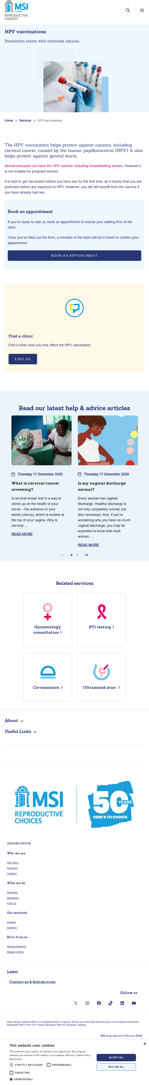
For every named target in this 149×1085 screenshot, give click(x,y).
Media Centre (15, 952)
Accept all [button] (116, 1057)
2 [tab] (77, 555)
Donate (11, 922)
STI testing (100, 626)
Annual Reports (16, 946)
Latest (12, 971)
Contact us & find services (32, 981)
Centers (12, 874)
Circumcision (46, 687)
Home (9, 120)
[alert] (74, 1062)
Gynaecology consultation (47, 629)
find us (23, 359)
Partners (12, 868)
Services (25, 120)
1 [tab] (72, 555)
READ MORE (22, 534)
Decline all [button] (116, 1066)
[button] (51, 1079)
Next (86, 555)
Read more (16, 1059)
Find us (11, 903)
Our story (12, 863)
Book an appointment (74, 255)
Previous (63, 555)
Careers (12, 928)
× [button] (144, 1043)
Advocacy (13, 898)
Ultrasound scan (100, 687)
